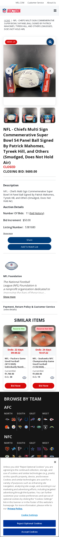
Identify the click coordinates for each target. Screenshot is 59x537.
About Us (51, 2)
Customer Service (36, 2)
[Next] (50, 70)
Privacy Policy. (15, 508)
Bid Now (15, 385)
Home (7, 20)
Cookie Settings (29, 514)
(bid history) (36, 213)
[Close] (55, 462)
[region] (29, 497)
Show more (8, 233)
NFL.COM (20, 2)
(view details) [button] (10, 309)
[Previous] (8, 70)
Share (29, 240)
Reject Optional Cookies (29, 523)
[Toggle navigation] (55, 10)
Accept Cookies (29, 531)
